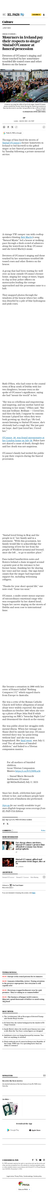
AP (24, 118)
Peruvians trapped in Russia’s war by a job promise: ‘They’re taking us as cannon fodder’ (22, 991)
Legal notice (10, 1176)
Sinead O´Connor (22, 877)
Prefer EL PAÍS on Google (14, 133)
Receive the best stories (12, 1081)
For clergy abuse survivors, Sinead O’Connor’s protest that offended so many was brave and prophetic (30, 846)
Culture (7, 22)
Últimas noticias (9, 972)
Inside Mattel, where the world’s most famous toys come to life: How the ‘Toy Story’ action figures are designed (24, 1030)
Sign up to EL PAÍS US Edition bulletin (19, 820)
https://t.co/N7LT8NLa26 (27, 771)
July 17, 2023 (32, 782)
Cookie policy (37, 1176)
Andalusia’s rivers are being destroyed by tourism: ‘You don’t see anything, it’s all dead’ (23, 1036)
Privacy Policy (19, 1176)
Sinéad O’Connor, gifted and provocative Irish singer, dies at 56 (30, 862)
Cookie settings (28, 1176)
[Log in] (44, 14)
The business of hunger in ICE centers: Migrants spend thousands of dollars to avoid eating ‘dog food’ (23, 999)
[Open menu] (4, 14)
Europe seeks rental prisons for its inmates (25, 976)
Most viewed (7, 1011)
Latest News (7, 28)
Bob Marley (27, 237)
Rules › (43, 830)
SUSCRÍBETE (36, 14)
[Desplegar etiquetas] (44, 877)
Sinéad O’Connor (8, 877)
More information (7, 887)
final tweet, (27, 740)
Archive (5, 1099)
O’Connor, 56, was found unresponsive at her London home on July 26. (23, 439)
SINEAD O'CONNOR (8, 34)
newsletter (7, 1075)
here (33, 893)
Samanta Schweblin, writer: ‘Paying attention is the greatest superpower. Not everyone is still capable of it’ (23, 983)
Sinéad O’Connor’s (11, 142)
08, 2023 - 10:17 (26, 121)
